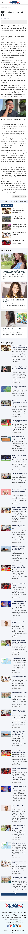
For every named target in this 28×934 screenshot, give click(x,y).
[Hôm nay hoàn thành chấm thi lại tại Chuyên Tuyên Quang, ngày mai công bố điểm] (6, 549)
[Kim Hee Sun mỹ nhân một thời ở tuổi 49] (14, 319)
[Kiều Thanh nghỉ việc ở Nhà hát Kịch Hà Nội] (14, 290)
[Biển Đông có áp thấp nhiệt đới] (6, 661)
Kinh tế (19, 382)
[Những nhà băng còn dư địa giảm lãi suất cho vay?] (6, 695)
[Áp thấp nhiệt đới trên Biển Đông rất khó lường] (6, 389)
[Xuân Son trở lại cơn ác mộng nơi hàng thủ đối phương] (6, 422)
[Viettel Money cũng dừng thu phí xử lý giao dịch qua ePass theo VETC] (6, 369)
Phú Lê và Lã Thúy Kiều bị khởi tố (19, 473)
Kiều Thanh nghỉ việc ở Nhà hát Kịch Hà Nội (13, 300)
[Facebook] (8, 926)
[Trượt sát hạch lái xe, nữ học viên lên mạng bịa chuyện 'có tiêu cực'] (6, 510)
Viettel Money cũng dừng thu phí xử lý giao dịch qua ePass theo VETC (19, 368)
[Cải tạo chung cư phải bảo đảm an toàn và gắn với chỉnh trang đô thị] (6, 348)
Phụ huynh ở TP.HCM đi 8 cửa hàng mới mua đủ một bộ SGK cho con (19, 527)
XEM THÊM (14, 894)
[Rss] (20, 926)
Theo (19, 196)
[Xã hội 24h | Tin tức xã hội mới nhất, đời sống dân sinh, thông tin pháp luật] (14, 2)
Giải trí (19, 654)
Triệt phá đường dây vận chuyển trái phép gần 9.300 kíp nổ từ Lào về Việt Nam (19, 402)
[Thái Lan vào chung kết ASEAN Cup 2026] (6, 458)
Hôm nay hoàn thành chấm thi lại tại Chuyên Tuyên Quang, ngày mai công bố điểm (19, 548)
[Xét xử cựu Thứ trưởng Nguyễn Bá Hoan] (6, 623)
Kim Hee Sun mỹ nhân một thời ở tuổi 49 (14, 329)
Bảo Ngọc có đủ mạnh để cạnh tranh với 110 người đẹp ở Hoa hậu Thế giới (14, 271)
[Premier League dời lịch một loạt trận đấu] (6, 586)
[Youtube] (11, 926)
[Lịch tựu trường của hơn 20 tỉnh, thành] (6, 679)
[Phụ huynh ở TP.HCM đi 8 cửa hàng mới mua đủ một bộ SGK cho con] (6, 528)
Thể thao (19, 432)
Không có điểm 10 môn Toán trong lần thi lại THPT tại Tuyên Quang (19, 438)
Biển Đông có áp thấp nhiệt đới (19, 658)
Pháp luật (19, 416)
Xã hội (19, 363)
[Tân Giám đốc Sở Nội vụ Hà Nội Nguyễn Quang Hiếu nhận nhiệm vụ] (6, 492)
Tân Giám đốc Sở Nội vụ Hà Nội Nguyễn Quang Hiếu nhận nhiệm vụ (19, 491)
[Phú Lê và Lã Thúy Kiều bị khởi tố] (6, 476)
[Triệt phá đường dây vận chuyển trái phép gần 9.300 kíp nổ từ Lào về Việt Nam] (6, 403)
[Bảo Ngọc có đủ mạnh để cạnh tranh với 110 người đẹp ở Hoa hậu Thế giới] (14, 261)
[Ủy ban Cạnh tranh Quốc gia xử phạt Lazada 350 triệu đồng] (6, 604)
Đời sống (19, 451)
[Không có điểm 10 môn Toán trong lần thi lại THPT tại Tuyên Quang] (6, 439)
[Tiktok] (17, 926)
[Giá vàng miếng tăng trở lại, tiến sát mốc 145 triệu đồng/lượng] (6, 568)
